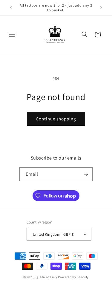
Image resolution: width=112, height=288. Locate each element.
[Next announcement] (101, 7)
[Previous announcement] (11, 7)
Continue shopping (56, 119)
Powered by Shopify (73, 277)
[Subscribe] (85, 174)
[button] (12, 34)
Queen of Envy (46, 277)
